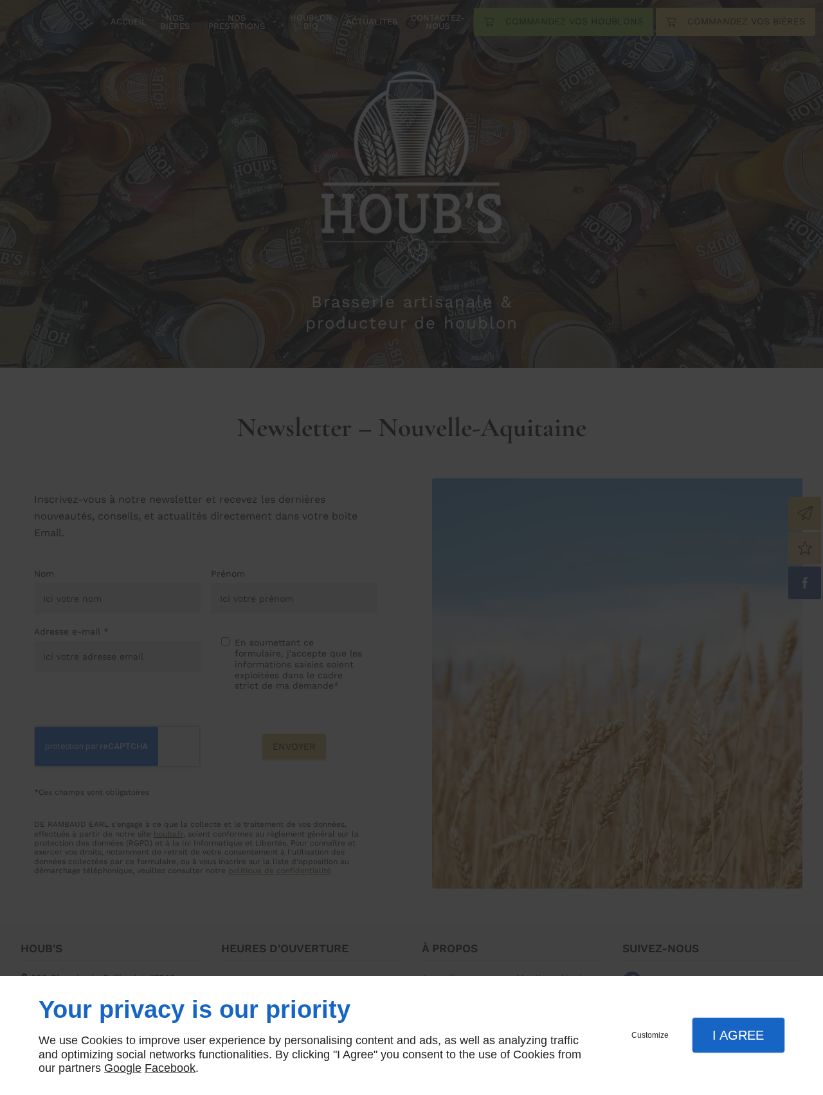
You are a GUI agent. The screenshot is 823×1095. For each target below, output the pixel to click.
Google (122, 1068)
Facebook (170, 1068)
